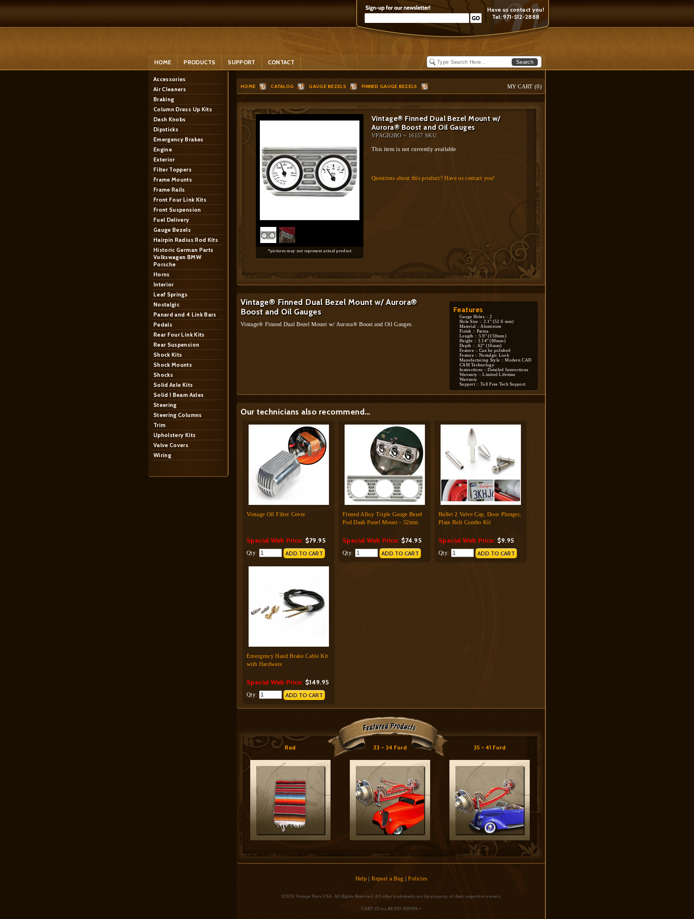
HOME (248, 86)
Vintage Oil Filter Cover (276, 514)
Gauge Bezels (172, 229)
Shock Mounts (172, 364)
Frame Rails (169, 189)
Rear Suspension (176, 344)
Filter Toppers (172, 169)
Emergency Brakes (178, 139)
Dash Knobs (169, 119)
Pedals (162, 324)
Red (290, 747)
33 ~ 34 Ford (390, 747)
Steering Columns (177, 415)
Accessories (169, 79)
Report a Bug (387, 879)
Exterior (164, 159)
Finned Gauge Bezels (389, 86)
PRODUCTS (199, 62)
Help (361, 879)
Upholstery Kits (174, 435)
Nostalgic (166, 304)
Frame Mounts (172, 179)
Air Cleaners (169, 89)
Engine (162, 149)
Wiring (162, 455)
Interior (163, 284)
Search (524, 62)
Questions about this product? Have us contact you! (433, 178)
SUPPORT (241, 62)
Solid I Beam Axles (178, 394)
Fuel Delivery (171, 219)
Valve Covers (170, 445)
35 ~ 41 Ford (490, 747)
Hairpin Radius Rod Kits (185, 239)
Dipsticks (165, 129)
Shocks (163, 374)
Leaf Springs (170, 294)
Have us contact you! (515, 9)
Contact (281, 62)
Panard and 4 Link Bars (184, 314)
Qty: (253, 553)
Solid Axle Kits (173, 384)
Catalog (282, 86)
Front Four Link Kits (179, 199)
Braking (163, 99)
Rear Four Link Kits (179, 334)
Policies (417, 879)
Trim (159, 425)
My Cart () (524, 87)
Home (162, 62)
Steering (165, 404)
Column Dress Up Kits (182, 109)
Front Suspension (177, 209)
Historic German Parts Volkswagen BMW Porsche (183, 257)
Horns (161, 274)
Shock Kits (167, 354)
